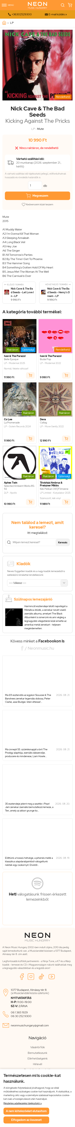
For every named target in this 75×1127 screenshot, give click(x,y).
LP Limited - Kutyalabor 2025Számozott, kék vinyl (55, 495)
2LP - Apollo (10, 492)
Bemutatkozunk (37, 1053)
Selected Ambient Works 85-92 (19, 487)
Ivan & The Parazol (14, 356)
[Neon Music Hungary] (4, 23)
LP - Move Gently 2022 (52, 426)
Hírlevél (37, 1064)
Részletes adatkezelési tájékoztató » (22, 1103)
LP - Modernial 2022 (50, 363)
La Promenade (12, 422)
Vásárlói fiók (37, 1047)
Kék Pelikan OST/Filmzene (54, 488)
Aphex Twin (10, 482)
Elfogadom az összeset (26, 1120)
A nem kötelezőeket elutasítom (26, 1111)
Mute (40, 129)
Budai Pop (45, 359)
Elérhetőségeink (38, 1058)
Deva (43, 419)
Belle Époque (11, 359)
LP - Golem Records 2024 (17, 426)
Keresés (62, 542)
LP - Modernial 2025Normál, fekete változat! (16, 366)
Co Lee (8, 419)
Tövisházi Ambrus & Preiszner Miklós (51, 484)
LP (12, 23)
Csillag (43, 422)
